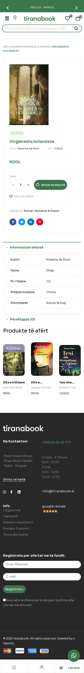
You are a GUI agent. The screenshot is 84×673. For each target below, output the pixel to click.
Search (76, 28)
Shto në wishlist (24, 196)
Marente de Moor (29, 148)
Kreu (6, 46)
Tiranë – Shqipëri (15, 466)
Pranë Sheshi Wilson (18, 456)
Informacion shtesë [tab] (27, 247)
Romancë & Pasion (36, 46)
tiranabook (21, 638)
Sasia (12, 176)
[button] (7, 7)
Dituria (51, 292)
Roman (16, 46)
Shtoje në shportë (53, 184)
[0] (67, 18)
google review (53, 506)
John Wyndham (12, 387)
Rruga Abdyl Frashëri (18, 461)
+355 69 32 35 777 (56, 442)
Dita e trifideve (14, 382)
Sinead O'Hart (67, 387)
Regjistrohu (14, 589)
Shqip (50, 270)
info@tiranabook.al (58, 491)
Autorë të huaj (56, 303)
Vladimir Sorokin (41, 387)
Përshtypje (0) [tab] (22, 319)
